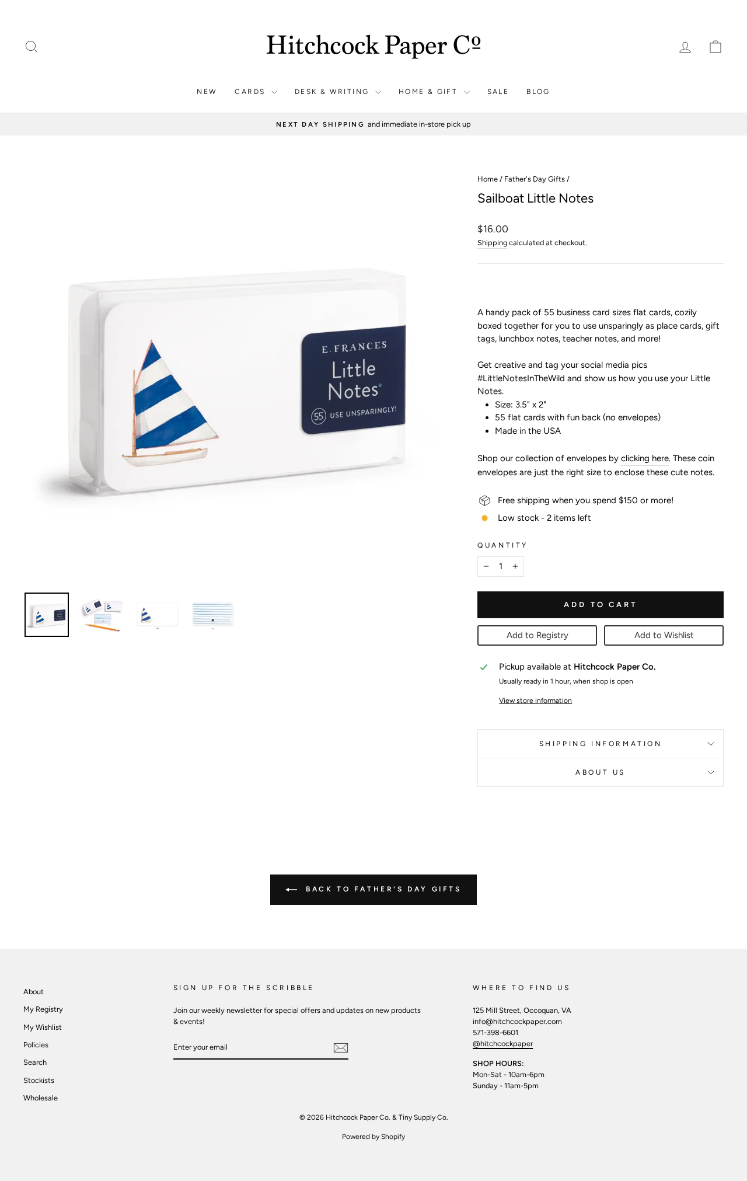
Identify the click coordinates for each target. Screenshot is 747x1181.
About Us (600, 772)
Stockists (38, 1080)
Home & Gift (430, 92)
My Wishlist (42, 1027)
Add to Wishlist (664, 635)
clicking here (645, 458)
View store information (535, 700)
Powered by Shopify (373, 1137)
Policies (35, 1044)
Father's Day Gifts (534, 179)
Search (35, 1062)
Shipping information (600, 744)
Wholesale (40, 1097)
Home (487, 179)
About (33, 991)
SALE (498, 92)
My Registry (43, 1009)
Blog (538, 92)
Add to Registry (537, 635)
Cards (251, 92)
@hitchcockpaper (503, 1043)
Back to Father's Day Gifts (381, 889)
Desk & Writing (333, 92)
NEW (207, 92)
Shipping (492, 242)
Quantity (502, 545)
